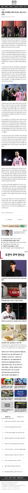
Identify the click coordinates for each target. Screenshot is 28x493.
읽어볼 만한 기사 (20, 417)
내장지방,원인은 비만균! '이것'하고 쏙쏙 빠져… (12, 238)
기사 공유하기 (10, 219)
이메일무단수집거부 (20, 477)
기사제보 (10, 477)
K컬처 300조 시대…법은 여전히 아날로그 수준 (11, 354)
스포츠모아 (16, 6)
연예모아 (21, 6)
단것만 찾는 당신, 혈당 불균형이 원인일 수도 (11, 362)
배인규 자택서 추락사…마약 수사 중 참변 (10, 370)
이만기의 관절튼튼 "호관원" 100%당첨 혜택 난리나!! (13, 248)
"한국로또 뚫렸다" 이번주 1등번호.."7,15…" (11, 244)
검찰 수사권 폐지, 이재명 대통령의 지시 (9, 375)
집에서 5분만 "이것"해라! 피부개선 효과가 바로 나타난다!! (14, 242)
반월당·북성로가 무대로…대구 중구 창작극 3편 (11, 364)
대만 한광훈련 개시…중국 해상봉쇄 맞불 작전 (11, 359)
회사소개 (6, 477)
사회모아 (11, 6)
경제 (25, 6)
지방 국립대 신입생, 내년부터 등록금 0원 (10, 372)
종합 (2, 6)
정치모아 (6, 6)
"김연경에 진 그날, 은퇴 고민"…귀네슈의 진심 (11, 357)
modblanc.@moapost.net (9, 212)
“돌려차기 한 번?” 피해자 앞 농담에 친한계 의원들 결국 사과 (13, 352)
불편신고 (14, 477)
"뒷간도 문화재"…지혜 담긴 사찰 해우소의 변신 (11, 367)
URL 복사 (20, 219)
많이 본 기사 (7, 417)
